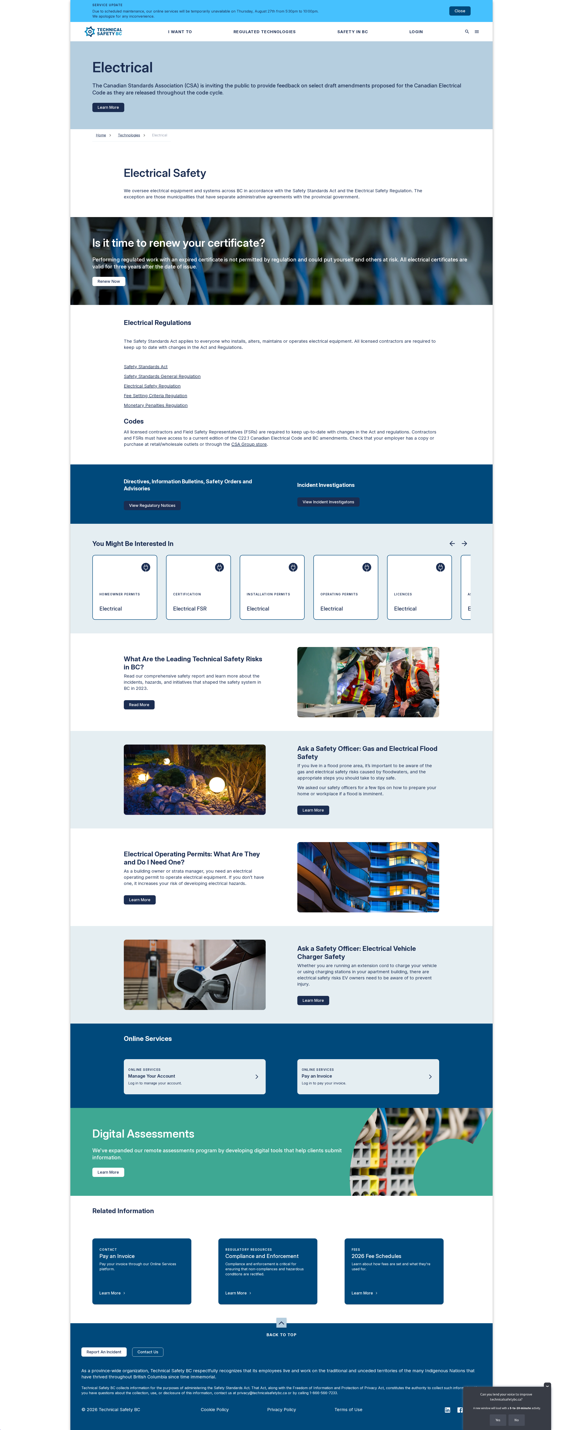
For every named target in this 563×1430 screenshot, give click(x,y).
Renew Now (109, 281)
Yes (498, 1420)
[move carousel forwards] (464, 543)
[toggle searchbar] (467, 31)
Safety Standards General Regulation (162, 376)
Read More (139, 704)
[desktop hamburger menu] (477, 31)
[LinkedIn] (450, 1409)
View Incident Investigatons (328, 502)
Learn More (108, 107)
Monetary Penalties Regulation (156, 405)
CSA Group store (249, 444)
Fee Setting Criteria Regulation (155, 395)
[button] (99, 31)
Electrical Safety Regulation (152, 386)
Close (460, 11)
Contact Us (147, 1352)
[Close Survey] (547, 1386)
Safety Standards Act (146, 366)
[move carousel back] (452, 543)
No (516, 1420)
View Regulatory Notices (152, 505)
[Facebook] (463, 1409)
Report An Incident (104, 1352)
